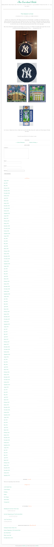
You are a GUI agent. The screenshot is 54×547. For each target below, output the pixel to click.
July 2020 (6, 238)
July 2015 (6, 389)
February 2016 (6, 372)
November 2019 (7, 258)
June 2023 (6, 183)
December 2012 (7, 467)
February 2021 (6, 220)
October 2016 (6, 351)
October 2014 (6, 412)
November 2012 (7, 470)
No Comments (35, 16)
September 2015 (7, 384)
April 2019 (6, 276)
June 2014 (6, 422)
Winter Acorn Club (7, 535)
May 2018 (6, 304)
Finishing (5, 492)
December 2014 (7, 407)
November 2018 (7, 289)
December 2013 (7, 437)
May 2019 (6, 273)
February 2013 (6, 462)
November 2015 (7, 379)
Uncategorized (6, 502)
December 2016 (7, 346)
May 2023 (6, 185)
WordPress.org (24, 545)
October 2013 (6, 442)
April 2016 (6, 367)
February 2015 (6, 402)
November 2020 (7, 228)
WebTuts (37, 545)
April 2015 (6, 397)
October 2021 (6, 210)
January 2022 (6, 203)
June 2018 (6, 301)
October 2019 (6, 261)
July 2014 (6, 420)
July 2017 (6, 329)
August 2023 (6, 180)
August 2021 (6, 215)
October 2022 (6, 195)
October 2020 (6, 231)
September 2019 (7, 263)
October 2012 (6, 472)
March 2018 (6, 309)
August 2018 (6, 296)
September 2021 (7, 213)
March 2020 (6, 248)
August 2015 (6, 387)
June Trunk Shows (8, 519)
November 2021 (7, 208)
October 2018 (6, 291)
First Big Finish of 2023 (8, 537)
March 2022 (6, 200)
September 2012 (7, 475)
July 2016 (6, 359)
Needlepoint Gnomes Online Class (11, 508)
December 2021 (7, 205)
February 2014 (6, 432)
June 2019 (6, 271)
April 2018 (6, 306)
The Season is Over (27, 14)
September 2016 (7, 354)
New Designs (6, 497)
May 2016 (6, 364)
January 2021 (6, 223)
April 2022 (6, 198)
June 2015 (6, 392)
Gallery (5, 494)
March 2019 (6, 278)
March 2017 (6, 339)
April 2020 (6, 246)
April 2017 (6, 336)
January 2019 (6, 283)
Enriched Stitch (20, 16)
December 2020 (7, 226)
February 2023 (6, 188)
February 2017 (6, 341)
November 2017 (7, 319)
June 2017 (6, 331)
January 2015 (6, 404)
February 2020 (6, 251)
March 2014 (6, 430)
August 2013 (6, 447)
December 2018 (7, 286)
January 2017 (6, 344)
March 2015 (6, 399)
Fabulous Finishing (33, 142)
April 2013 (6, 457)
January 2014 (6, 435)
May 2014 (6, 425)
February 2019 (6, 281)
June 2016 (6, 362)
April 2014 (6, 427)
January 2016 (6, 374)
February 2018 (6, 311)
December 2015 (7, 377)
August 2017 (6, 326)
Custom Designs (7, 489)
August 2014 (6, 417)
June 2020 (6, 241)
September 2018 (7, 294)
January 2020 (6, 253)
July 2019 (6, 268)
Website (5, 170)
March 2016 (6, 369)
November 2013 (7, 440)
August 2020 (6, 236)
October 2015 (6, 382)
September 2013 (7, 445)
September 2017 (7, 324)
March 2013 (6, 460)
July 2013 (6, 450)
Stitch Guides (6, 499)
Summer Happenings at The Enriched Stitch (13, 514)
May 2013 (6, 455)
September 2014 (7, 414)
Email (5, 165)
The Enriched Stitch (27, 2)
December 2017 (7, 316)
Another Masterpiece (20, 142)
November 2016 (7, 349)
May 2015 (6, 394)
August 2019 (6, 266)
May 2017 (6, 334)
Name (5, 160)
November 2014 (7, 409)
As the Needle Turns (32, 136)
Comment (6, 147)
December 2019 (7, 256)
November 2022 (7, 193)
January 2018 (6, 314)
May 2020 (6, 243)
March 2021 (6, 218)
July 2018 (6, 299)
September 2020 (7, 233)
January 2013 (6, 465)
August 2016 (6, 357)
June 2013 (6, 452)
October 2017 (6, 321)
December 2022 (7, 190)
